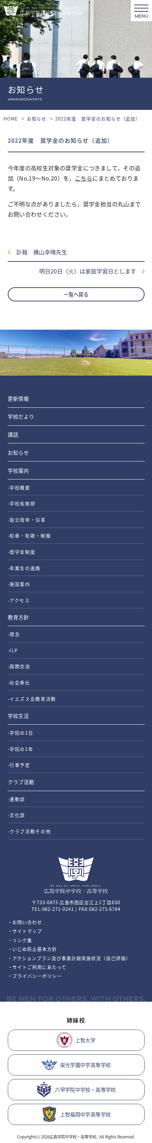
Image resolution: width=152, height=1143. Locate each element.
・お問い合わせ (25, 922)
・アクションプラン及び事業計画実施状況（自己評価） (69, 958)
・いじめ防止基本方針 (32, 948)
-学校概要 (19, 487)
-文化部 (16, 815)
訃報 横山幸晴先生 (39, 252)
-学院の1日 (21, 732)
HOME (11, 118)
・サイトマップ (25, 930)
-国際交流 (19, 666)
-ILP (13, 650)
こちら (83, 178)
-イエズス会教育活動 (32, 698)
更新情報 (18, 398)
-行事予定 (19, 764)
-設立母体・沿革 (27, 519)
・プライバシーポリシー (35, 975)
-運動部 (16, 799)
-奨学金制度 (22, 551)
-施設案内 (19, 584)
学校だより (21, 416)
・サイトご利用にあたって (37, 967)
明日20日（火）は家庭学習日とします (90, 271)
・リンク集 (20, 940)
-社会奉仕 (19, 682)
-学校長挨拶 (22, 503)
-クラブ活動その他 (29, 831)
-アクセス (19, 600)
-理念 (14, 634)
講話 (13, 434)
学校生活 (18, 715)
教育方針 (18, 617)
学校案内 (18, 470)
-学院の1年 (21, 749)
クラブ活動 (21, 781)
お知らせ (37, 118)
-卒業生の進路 (24, 568)
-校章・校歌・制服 (29, 535)
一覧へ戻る (76, 294)
